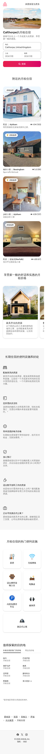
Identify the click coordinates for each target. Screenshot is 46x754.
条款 (25, 741)
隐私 (19, 741)
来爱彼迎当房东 (32, 4)
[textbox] (12, 56)
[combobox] (22, 47)
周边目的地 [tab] (29, 650)
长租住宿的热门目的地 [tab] (12, 650)
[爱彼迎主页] (5, 4)
